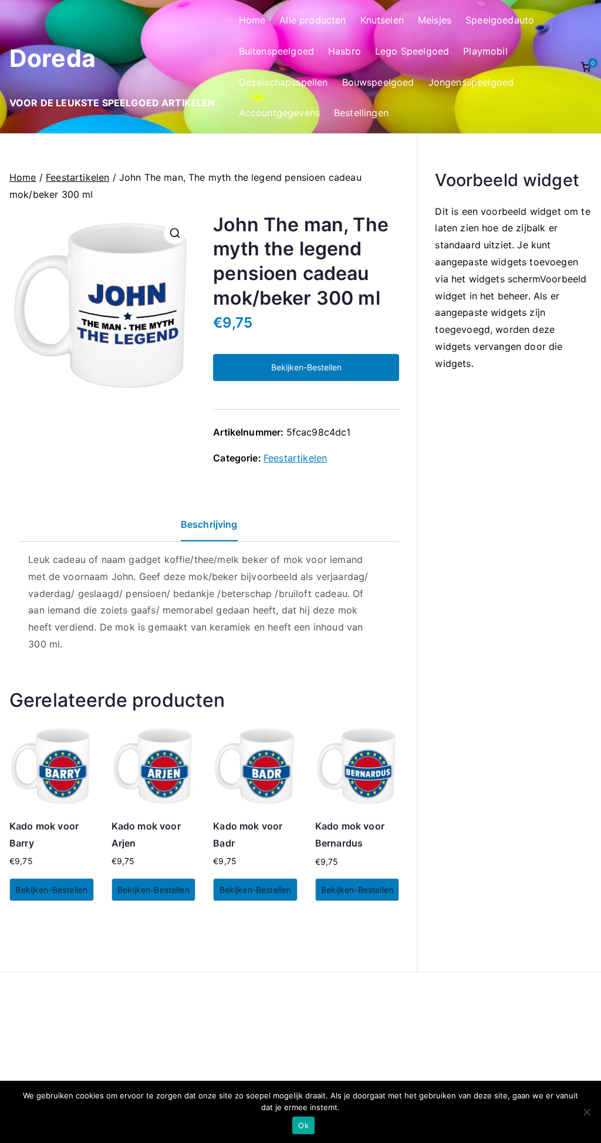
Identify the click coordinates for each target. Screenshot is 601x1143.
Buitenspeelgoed (276, 51)
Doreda (52, 58)
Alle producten (312, 20)
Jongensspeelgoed (471, 82)
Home (252, 20)
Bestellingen (361, 113)
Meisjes (434, 20)
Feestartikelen (77, 177)
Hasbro (344, 51)
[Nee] (586, 1112)
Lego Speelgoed (412, 51)
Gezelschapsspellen (283, 82)
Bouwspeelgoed (378, 82)
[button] (175, 233)
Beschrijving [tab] (209, 524)
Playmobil (485, 51)
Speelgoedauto (499, 20)
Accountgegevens (279, 113)
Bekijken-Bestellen (306, 367)
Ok (303, 1125)
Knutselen (382, 20)
